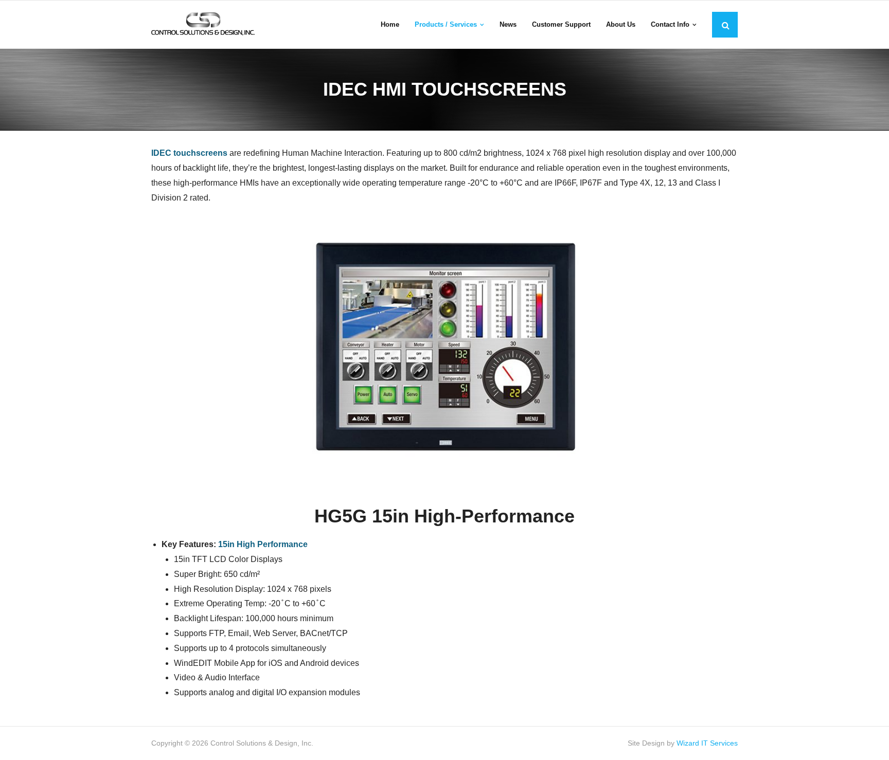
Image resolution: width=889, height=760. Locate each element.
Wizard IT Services (707, 743)
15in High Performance (263, 544)
